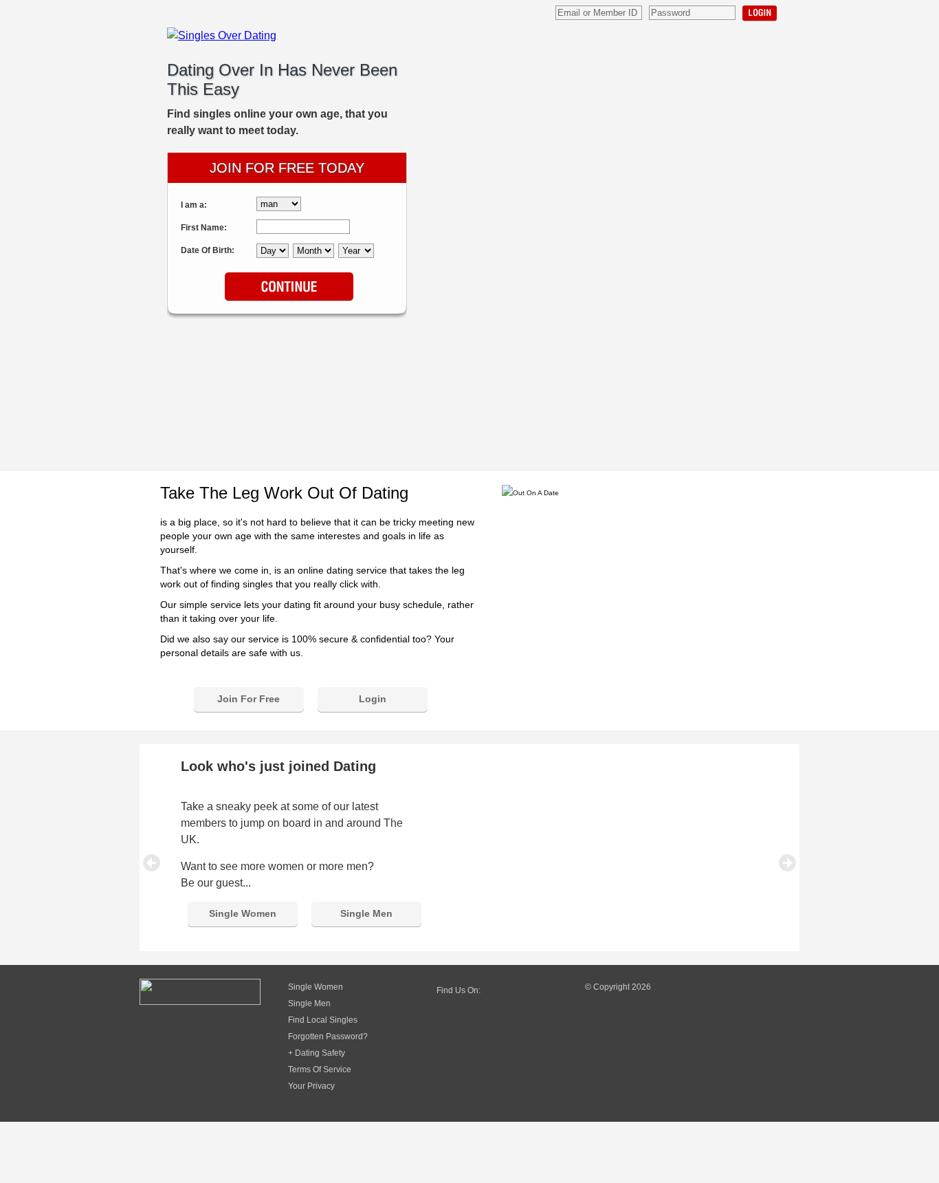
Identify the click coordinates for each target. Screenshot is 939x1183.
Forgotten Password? (328, 1036)
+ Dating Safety (316, 1053)
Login (759, 13)
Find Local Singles (322, 1020)
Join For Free (248, 698)
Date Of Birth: (207, 250)
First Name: (204, 227)
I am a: (194, 205)
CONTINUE (289, 287)
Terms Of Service (319, 1069)
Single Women (242, 913)
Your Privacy (311, 1086)
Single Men (366, 913)
